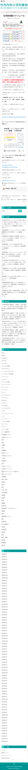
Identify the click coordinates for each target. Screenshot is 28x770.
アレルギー (4, 363)
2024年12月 (5, 604)
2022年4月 (4, 688)
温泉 (3, 484)
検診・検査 (4, 479)
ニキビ (3, 410)
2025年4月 (4, 593)
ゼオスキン (4, 400)
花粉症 (3, 526)
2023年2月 (4, 662)
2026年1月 (4, 572)
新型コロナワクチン (7, 474)
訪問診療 (4, 529)
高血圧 (3, 545)
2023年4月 (4, 657)
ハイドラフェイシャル (7, 413)
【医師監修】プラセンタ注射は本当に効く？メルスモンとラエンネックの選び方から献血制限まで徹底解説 (14, 246)
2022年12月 (5, 667)
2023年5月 (4, 654)
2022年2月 (4, 694)
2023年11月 (5, 638)
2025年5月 (4, 591)
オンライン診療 (6, 381)
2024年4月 (4, 625)
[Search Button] (14, 764)
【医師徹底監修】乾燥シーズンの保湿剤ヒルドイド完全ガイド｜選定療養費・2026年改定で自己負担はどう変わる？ (14, 284)
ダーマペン (4, 403)
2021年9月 (4, 701)
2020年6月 (4, 722)
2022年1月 (4, 696)
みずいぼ (4, 360)
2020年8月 (4, 720)
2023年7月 (4, 649)
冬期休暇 (23, 183)
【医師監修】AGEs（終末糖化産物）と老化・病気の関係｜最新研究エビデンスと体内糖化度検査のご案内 (14, 292)
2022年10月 (5, 672)
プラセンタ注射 (6, 421)
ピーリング (4, 418)
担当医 (4, 185)
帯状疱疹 (4, 461)
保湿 (3, 439)
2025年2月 (4, 599)
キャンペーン (5, 387)
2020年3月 (4, 730)
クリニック (10, 12)
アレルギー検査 (6, 366)
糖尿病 (3, 511)
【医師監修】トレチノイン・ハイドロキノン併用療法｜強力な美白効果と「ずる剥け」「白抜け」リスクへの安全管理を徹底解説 (14, 254)
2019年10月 (5, 741)
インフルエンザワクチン (8, 371)
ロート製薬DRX (6, 432)
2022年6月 (4, 683)
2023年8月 (4, 646)
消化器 (3, 482)
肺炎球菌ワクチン (6, 516)
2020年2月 (4, 733)
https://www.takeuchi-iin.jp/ (9, 180)
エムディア (4, 379)
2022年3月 (4, 691)
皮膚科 (3, 497)
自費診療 (4, 521)
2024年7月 (4, 617)
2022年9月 (4, 675)
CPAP (3, 355)
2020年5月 (4, 725)
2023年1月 (4, 665)
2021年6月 (4, 709)
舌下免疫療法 (5, 524)
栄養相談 (4, 476)
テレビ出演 (4, 405)
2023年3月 (4, 659)
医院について (5, 453)
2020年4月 (4, 728)
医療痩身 (4, 450)
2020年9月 (4, 717)
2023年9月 (4, 643)
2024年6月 (4, 620)
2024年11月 (5, 606)
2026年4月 (4, 564)
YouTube (4, 358)
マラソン (4, 426)
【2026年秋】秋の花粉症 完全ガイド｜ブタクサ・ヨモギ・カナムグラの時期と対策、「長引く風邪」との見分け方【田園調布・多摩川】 (14, 262)
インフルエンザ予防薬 (7, 374)
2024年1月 (4, 633)
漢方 (3, 487)
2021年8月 (4, 704)
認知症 (3, 532)
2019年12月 (5, 738)
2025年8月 (4, 583)
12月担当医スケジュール (14, 16)
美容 (3, 513)
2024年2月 (4, 630)
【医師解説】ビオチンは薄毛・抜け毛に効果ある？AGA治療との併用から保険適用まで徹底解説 (14, 270)
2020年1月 (4, 736)
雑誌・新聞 (4, 537)
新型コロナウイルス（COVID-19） (11, 471)
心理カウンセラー (6, 466)
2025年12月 (5, 575)
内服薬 (3, 445)
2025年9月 (4, 580)
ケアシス (4, 392)
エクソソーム (5, 376)
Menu (4, 1)
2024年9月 (4, 612)
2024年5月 (4, 622)
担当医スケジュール (16, 12)
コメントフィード (6, 755)
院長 (3, 534)
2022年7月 (4, 680)
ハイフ (3, 416)
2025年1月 (4, 601)
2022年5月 (4, 686)
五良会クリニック (6, 437)
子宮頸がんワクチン (7, 455)
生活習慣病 (4, 492)
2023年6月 (4, 651)
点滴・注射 (4, 490)
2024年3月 (4, 628)
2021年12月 (5, 699)
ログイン (4, 750)
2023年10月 (5, 641)
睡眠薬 (3, 503)
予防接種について (6, 434)
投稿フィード (5, 752)
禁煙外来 (4, 505)
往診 (3, 463)
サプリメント (5, 397)
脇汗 (3, 519)
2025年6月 (4, 588)
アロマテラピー (6, 368)
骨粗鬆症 (4, 542)
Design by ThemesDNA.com (14, 768)
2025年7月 (4, 585)
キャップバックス (6, 384)
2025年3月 (4, 596)
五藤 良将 (11, 18)
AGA (3, 353)
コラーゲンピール (6, 395)
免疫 (3, 442)
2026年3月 (4, 567)
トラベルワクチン (6, 408)
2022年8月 (4, 678)
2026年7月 (4, 556)
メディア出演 (5, 429)
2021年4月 (4, 712)
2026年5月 (4, 562)
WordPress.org (5, 758)
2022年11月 (5, 670)
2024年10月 (5, 609)
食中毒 (3, 540)
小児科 (3, 458)
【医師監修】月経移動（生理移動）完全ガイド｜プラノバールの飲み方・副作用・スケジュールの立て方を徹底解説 (14, 238)
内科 (3, 447)
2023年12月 (5, 635)
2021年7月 (4, 707)
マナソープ (4, 424)
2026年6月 (4, 559)
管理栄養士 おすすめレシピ (9, 508)
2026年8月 (4, 554)
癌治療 (3, 495)
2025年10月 (5, 578)
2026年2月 (4, 570)
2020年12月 (5, 715)
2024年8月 (4, 614)
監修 (3, 500)
